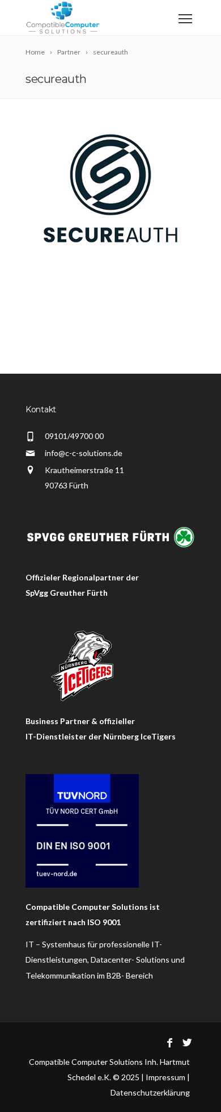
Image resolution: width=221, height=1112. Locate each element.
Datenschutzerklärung (150, 1092)
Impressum (165, 1077)
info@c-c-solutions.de (83, 453)
